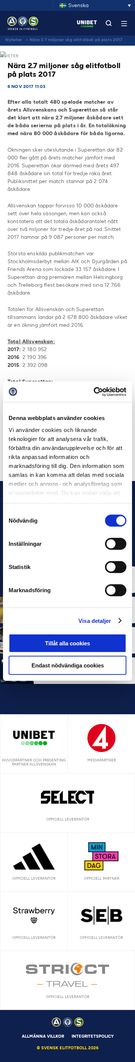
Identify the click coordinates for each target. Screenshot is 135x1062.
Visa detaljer (94, 620)
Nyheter (13, 39)
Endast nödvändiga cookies (68, 665)
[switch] (115, 544)
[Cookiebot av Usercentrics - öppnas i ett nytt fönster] (95, 391)
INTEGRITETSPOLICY (93, 1036)
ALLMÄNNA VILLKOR (43, 1036)
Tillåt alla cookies (67, 643)
